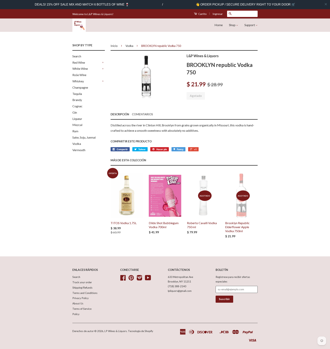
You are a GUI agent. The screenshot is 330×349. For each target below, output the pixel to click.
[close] (325, 4)
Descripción (120, 114)
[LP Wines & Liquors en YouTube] (148, 279)
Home (218, 25)
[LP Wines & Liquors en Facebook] (123, 279)
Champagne (80, 87)
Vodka (76, 143)
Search (76, 56)
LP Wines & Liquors (115, 331)
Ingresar (218, 13)
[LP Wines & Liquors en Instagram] (139, 279)
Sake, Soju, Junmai (84, 137)
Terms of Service (81, 308)
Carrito (202, 13)
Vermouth (78, 150)
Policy (75, 314)
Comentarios (142, 114)
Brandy (77, 100)
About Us (77, 303)
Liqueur (77, 118)
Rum (75, 131)
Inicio (114, 45)
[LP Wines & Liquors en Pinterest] (131, 279)
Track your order (82, 282)
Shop (232, 25)
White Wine (80, 68)
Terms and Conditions (84, 292)
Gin (74, 112)
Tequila (77, 93)
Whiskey (78, 81)
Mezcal (77, 125)
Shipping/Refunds (82, 287)
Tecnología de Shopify (140, 331)
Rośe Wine (79, 75)
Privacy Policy (80, 298)
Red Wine (78, 62)
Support (250, 25)
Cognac (77, 106)
